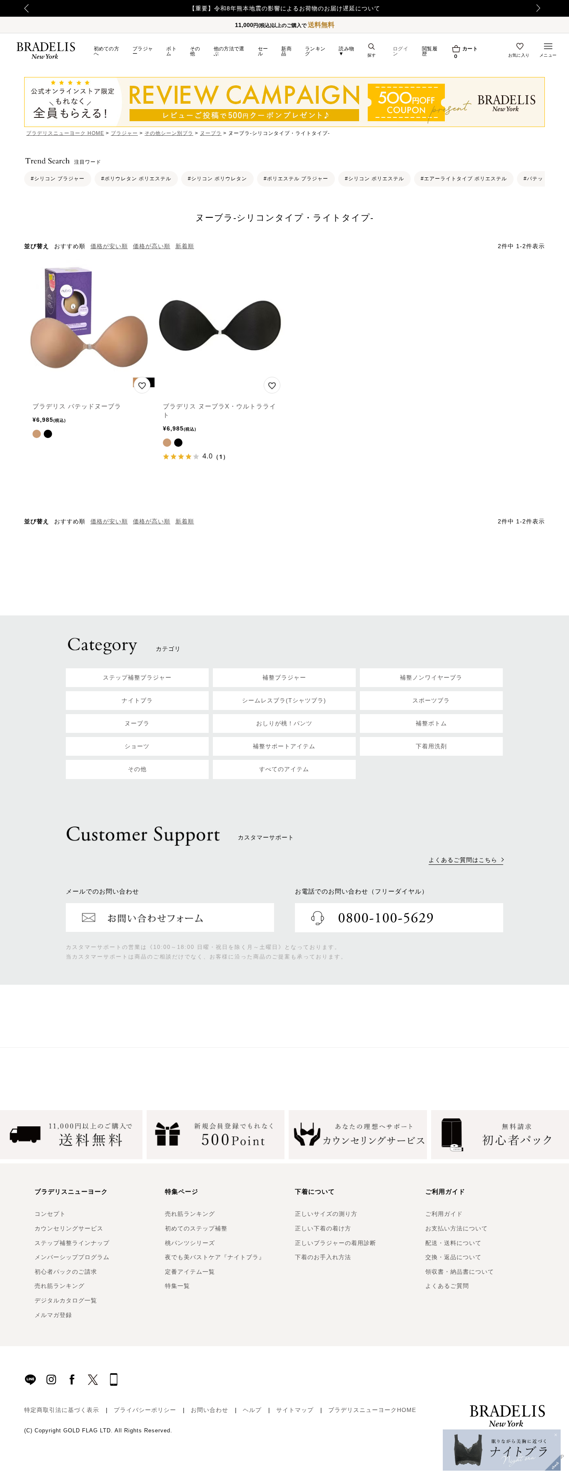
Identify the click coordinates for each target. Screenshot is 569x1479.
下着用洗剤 (431, 746)
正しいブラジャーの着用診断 (335, 1243)
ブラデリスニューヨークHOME (372, 1410)
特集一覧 (177, 1285)
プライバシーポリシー (145, 1410)
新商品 (286, 51)
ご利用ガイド (444, 1213)
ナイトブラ (137, 700)
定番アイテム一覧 (190, 1271)
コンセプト (50, 1213)
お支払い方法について (456, 1228)
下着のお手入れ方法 (323, 1257)
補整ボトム (431, 723)
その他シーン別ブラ (169, 133)
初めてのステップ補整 (196, 1228)
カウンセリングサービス (69, 1228)
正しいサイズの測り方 (326, 1213)
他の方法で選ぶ (229, 51)
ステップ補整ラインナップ (72, 1243)
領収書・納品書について (459, 1271)
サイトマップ (295, 1410)
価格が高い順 (151, 246)
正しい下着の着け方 (323, 1228)
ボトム (171, 51)
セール (263, 51)
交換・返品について (453, 1257)
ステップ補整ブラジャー (137, 677)
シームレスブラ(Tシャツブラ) (284, 700)
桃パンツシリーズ (190, 1243)
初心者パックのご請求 (66, 1271)
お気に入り (519, 54)
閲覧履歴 (429, 51)
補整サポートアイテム (284, 746)
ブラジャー (142, 51)
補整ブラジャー (284, 677)
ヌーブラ (211, 133)
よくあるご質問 (447, 1285)
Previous (26, 8)
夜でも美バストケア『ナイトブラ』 (215, 1257)
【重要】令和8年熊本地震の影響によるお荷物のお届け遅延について (284, 8)
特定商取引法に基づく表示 (61, 1410)
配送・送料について (453, 1243)
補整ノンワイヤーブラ (431, 677)
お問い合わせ (209, 1410)
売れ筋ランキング (60, 1285)
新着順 (184, 246)
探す (371, 54)
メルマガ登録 (53, 1315)
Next (541, 8)
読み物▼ (346, 51)
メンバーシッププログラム (72, 1257)
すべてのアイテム (284, 769)
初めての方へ (107, 51)
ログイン (400, 51)
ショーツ (137, 746)
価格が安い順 (109, 246)
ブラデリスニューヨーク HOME (65, 133)
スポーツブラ (431, 700)
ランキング (315, 51)
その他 (195, 51)
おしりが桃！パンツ (284, 723)
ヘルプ (252, 1410)
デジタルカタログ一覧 (66, 1300)
